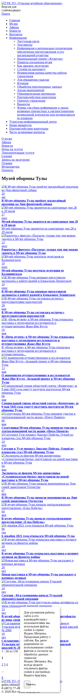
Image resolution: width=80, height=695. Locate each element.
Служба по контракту (31, 69)
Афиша (14, 27)
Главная (14, 20)
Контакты (15, 34)
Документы (24, 44)
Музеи (13, 23)
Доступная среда (28, 41)
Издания (22, 83)
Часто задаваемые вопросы (27, 132)
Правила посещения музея (34, 62)
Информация (18, 37)
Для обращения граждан (33, 79)
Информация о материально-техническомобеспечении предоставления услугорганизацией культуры (44, 52)
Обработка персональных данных (39, 86)
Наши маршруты (20, 125)
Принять (28, 684)
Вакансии (23, 104)
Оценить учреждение (31, 100)
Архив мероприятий (30, 90)
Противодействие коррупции (36, 97)
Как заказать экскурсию (33, 65)
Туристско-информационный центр (33, 121)
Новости (15, 30)
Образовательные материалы (36, 93)
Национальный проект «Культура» (40, 58)
